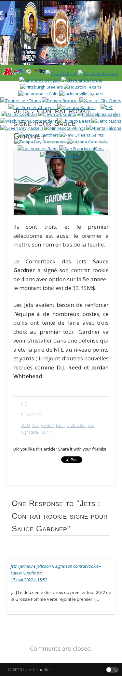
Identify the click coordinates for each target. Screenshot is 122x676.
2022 (25, 425)
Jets (91, 425)
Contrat (47, 425)
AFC (35, 425)
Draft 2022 (76, 425)
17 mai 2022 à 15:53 (29, 580)
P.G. (24, 404)
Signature (29, 432)
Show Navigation (98, 58)
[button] (112, 670)
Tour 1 (45, 432)
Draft (60, 425)
